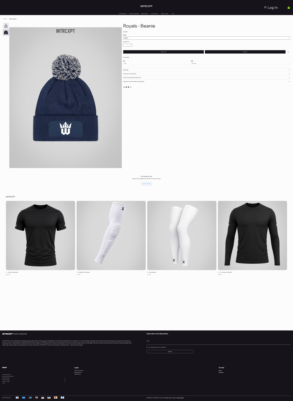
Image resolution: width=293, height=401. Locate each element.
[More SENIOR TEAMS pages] (148, 13)
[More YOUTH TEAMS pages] (158, 13)
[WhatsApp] (124, 87)
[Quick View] (40, 235)
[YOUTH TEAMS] (65, 380)
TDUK (3, 383)
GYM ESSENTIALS (6, 374)
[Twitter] (131, 87)
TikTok (220, 370)
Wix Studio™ (180, 397)
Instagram (221, 372)
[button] (289, 7)
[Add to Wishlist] (288, 51)
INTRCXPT (14, 334)
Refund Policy (77, 374)
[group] (146, 239)
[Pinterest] (128, 87)
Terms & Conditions (78, 370)
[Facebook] (126, 87)
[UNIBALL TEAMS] (65, 381)
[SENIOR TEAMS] (65, 378)
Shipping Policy (77, 372)
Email (148, 341)
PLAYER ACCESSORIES (8, 376)
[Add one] (130, 44)
